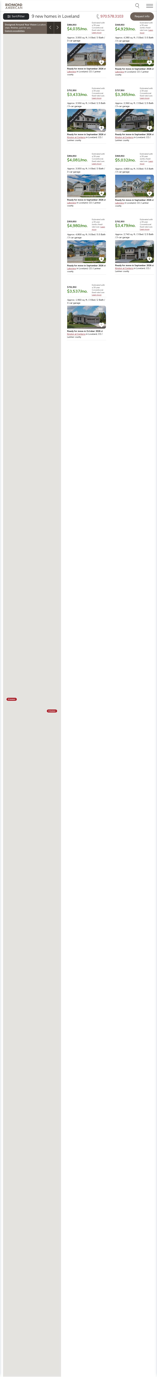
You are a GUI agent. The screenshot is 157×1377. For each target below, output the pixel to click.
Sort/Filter (18, 16)
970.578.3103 (111, 16)
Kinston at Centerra (76, 137)
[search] (137, 6)
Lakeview (71, 71)
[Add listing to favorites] (101, 62)
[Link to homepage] (14, 6)
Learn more (96, 32)
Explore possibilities (15, 30)
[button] (12, 699)
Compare (100, 49)
